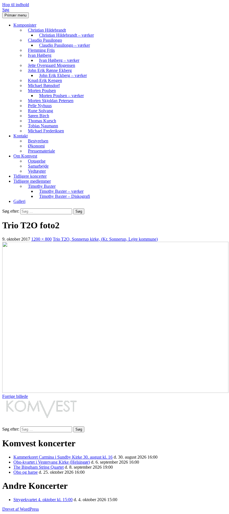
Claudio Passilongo (45, 40)
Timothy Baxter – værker (61, 191)
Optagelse (37, 161)
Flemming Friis (41, 50)
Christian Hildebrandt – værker (66, 35)
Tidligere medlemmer (32, 181)
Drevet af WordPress (20, 509)
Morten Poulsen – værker (61, 95)
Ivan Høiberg (39, 55)
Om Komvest (25, 156)
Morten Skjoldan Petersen (50, 100)
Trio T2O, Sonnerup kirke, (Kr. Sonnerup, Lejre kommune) (105, 239)
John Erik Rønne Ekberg (50, 70)
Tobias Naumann (43, 125)
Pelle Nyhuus (40, 105)
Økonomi (36, 146)
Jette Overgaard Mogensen (51, 65)
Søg (5, 9)
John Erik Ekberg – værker (63, 75)
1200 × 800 (41, 239)
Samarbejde (38, 166)
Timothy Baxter (42, 186)
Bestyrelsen (38, 141)
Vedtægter (37, 171)
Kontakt (20, 135)
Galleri (19, 201)
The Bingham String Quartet (38, 467)
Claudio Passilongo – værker (64, 45)
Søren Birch (38, 115)
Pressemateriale (41, 151)
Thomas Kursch (42, 120)
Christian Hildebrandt (47, 30)
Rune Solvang (40, 110)
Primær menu (15, 15)
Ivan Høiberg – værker (59, 60)
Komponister (24, 25)
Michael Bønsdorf (44, 85)
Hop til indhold (15, 4)
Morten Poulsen (42, 90)
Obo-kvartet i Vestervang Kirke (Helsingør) (51, 462)
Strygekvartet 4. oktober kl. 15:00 (43, 499)
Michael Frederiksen (46, 130)
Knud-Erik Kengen (45, 80)
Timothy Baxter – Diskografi (64, 196)
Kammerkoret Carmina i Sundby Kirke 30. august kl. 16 (63, 457)
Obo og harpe (25, 472)
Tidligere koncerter (30, 176)
